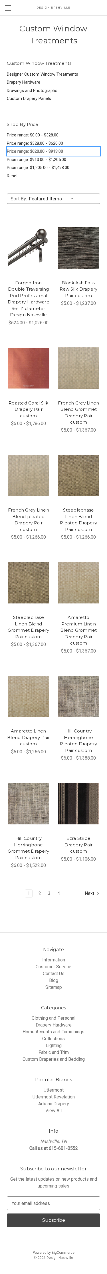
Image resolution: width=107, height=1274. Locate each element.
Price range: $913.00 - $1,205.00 (36, 159)
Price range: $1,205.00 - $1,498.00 (38, 167)
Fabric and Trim (54, 1052)
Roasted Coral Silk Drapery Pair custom (29, 409)
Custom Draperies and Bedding (54, 1059)
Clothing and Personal (53, 1018)
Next (90, 893)
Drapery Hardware (23, 82)
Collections (53, 1038)
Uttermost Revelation (54, 1097)
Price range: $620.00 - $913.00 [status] (35, 151)
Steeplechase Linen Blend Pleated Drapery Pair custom (78, 519)
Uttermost (54, 1090)
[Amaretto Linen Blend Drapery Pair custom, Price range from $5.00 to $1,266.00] (28, 696)
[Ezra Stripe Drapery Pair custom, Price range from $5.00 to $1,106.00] (79, 803)
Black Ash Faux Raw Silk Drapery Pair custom (78, 289)
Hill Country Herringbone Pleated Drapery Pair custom (78, 740)
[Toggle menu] (8, 8)
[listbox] (52, 199)
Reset (12, 175)
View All (53, 1110)
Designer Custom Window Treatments (42, 74)
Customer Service (53, 966)
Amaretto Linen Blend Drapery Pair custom (28, 737)
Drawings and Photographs (32, 90)
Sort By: (19, 199)
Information (53, 960)
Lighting (54, 1045)
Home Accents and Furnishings (53, 1032)
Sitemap (53, 987)
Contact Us (53, 973)
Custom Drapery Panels (29, 98)
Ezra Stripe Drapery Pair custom (78, 845)
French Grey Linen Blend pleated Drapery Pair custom (28, 519)
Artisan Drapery (53, 1103)
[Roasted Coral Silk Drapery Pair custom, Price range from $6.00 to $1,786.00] (28, 368)
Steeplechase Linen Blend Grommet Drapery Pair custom (28, 627)
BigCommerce (63, 1253)
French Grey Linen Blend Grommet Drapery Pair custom (78, 412)
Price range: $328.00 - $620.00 (35, 143)
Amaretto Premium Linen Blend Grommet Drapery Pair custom (78, 630)
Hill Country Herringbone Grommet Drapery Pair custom (28, 848)
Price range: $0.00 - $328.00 (32, 135)
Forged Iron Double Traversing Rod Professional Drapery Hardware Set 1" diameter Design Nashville (28, 299)
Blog (53, 980)
